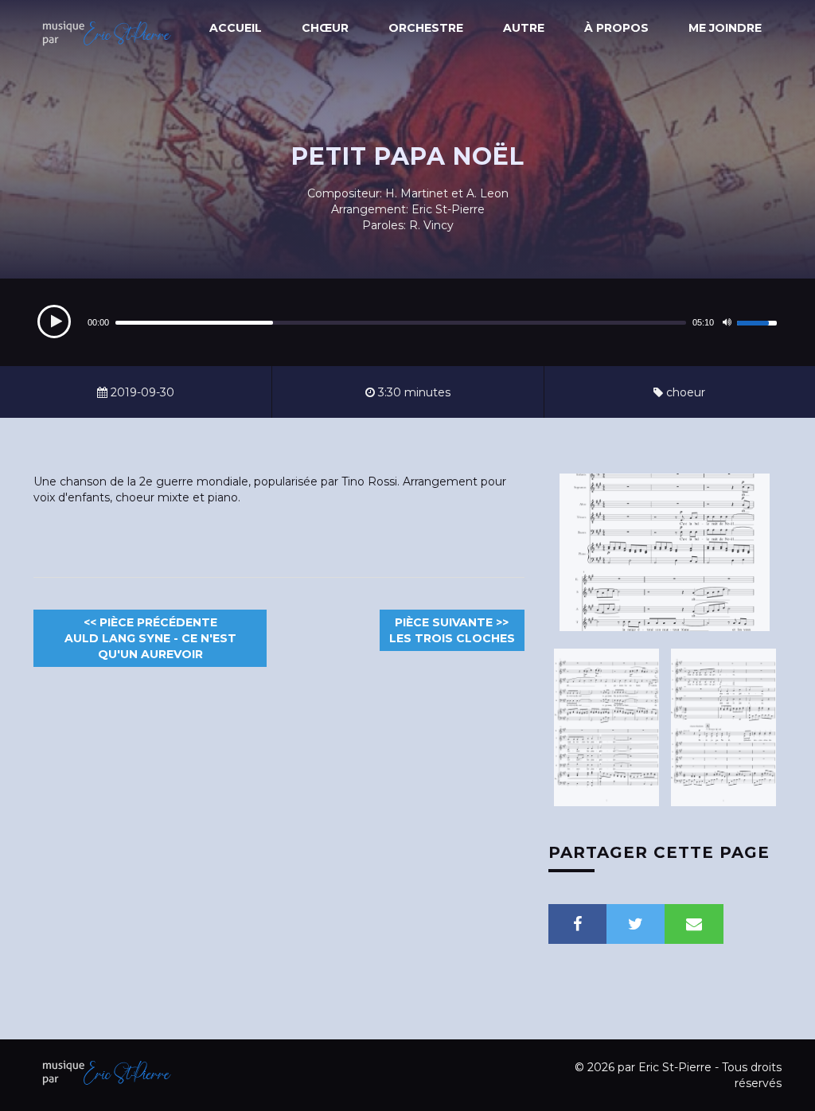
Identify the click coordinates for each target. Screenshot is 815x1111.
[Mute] (726, 322)
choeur (684, 392)
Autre (523, 28)
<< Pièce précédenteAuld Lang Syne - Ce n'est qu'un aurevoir (150, 638)
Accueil (235, 28)
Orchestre (425, 28)
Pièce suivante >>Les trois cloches (452, 630)
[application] (407, 322)
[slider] (759, 320)
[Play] (54, 321)
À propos (616, 28)
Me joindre (725, 28)
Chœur (325, 28)
